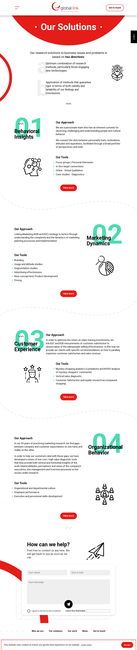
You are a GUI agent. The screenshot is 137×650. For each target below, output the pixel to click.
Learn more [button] (86, 645)
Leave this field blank (75, 611)
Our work (72, 631)
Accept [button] (127, 645)
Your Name (34, 567)
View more (68, 188)
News (85, 631)
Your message (35, 576)
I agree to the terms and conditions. (46, 611)
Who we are (38, 631)
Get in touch (115, 7)
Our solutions (55, 631)
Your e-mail (77, 567)
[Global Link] (65, 7)
